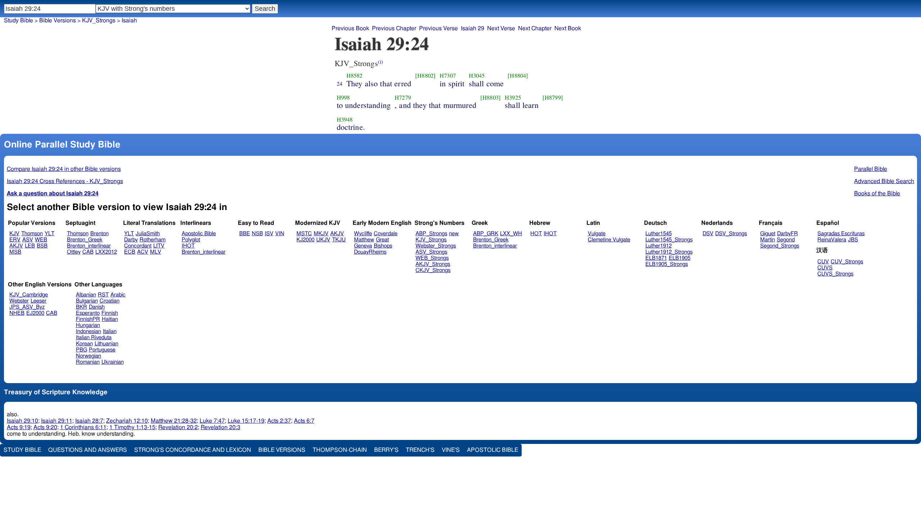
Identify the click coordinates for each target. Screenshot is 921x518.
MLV (155, 252)
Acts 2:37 (279, 421)
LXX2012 (106, 252)
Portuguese (102, 350)
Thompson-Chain (340, 450)
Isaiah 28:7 (89, 421)
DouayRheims (370, 252)
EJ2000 (35, 313)
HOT (536, 233)
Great (382, 239)
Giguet (767, 233)
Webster (19, 301)
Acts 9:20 (45, 427)
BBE (244, 233)
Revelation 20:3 (220, 427)
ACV (142, 252)
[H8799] (553, 97)
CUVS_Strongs (835, 274)
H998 (343, 97)
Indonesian (88, 331)
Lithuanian (106, 343)
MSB (15, 252)
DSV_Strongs (731, 233)
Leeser (38, 301)
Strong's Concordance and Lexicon (192, 450)
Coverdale (386, 233)
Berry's (386, 450)
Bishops (383, 246)
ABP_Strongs (431, 233)
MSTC (304, 233)
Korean (84, 343)
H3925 (513, 97)
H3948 (345, 119)
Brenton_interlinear (89, 246)
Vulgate (596, 233)
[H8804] (518, 75)
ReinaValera (831, 239)
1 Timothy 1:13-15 (132, 427)
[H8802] (425, 75)
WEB (41, 239)
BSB (42, 246)
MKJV (321, 233)
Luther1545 (658, 233)
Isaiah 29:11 (56, 421)
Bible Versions (57, 20)
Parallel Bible (870, 169)
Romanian (88, 362)
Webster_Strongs (436, 246)
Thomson (32, 233)
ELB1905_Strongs (666, 264)
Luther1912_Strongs (669, 252)
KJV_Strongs (431, 239)
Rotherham (152, 239)
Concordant (137, 246)
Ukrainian (112, 362)
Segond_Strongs (779, 246)
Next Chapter (535, 28)
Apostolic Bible (492, 450)
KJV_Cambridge (28, 294)
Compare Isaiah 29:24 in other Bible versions (64, 169)
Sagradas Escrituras (841, 233)
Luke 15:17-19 (246, 421)
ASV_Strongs (431, 252)
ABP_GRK (485, 233)
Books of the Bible (877, 193)
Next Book (567, 28)
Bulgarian (87, 301)
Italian (110, 331)
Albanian (86, 294)
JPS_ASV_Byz (27, 307)
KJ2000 (305, 239)
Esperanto (88, 313)
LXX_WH (511, 233)
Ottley (74, 252)
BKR (81, 307)
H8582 (354, 75)
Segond (786, 239)
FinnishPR (88, 319)
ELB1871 (656, 258)
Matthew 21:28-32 (174, 421)
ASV (27, 239)
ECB (129, 252)
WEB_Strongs (432, 258)
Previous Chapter (394, 28)
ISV (269, 233)
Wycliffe (363, 233)
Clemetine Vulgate (609, 239)
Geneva (363, 246)
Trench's (420, 450)
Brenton (99, 233)
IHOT (188, 246)
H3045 (477, 75)
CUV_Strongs (847, 261)
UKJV (323, 239)
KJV (14, 233)
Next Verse (501, 28)
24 (339, 83)
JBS (853, 239)
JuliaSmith (148, 233)
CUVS (824, 268)
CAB (88, 252)
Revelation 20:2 (178, 427)
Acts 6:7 (304, 421)
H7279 (403, 97)
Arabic (118, 294)
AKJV (16, 246)
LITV (158, 246)
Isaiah (129, 20)
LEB (30, 246)
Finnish (109, 313)
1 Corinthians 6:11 (83, 427)
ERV (15, 239)
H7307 (448, 75)
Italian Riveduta (94, 337)
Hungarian (88, 325)
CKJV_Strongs (433, 270)
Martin (767, 239)
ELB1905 (679, 258)
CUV (823, 261)
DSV (708, 233)
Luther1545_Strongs (669, 239)
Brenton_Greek (85, 239)
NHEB (16, 313)
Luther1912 (658, 246)
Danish (97, 307)
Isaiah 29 (472, 28)
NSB (257, 233)
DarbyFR (787, 233)
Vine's (451, 450)
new (454, 233)
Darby (131, 239)
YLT (49, 233)
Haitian (110, 319)
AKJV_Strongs (433, 264)
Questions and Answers (87, 450)
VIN (279, 233)
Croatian (109, 301)
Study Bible (18, 20)
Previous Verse (438, 28)
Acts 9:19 (19, 427)
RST (103, 294)
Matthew (364, 239)
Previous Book (350, 28)
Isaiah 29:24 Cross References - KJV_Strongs (65, 181)
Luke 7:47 (212, 421)
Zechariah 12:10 (127, 421)
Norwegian (88, 356)
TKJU (339, 239)
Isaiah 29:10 (22, 421)
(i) (380, 61)
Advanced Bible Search (884, 181)
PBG (81, 350)
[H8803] (490, 97)
